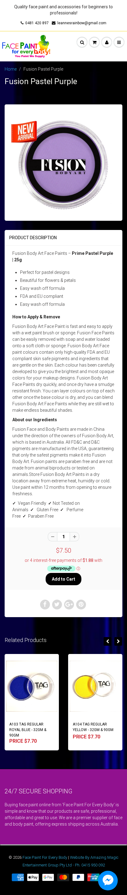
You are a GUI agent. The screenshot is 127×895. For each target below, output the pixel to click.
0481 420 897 (37, 23)
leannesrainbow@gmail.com (81, 23)
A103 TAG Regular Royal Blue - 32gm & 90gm (27, 729)
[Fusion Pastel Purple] (63, 162)
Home (11, 69)
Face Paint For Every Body (45, 857)
